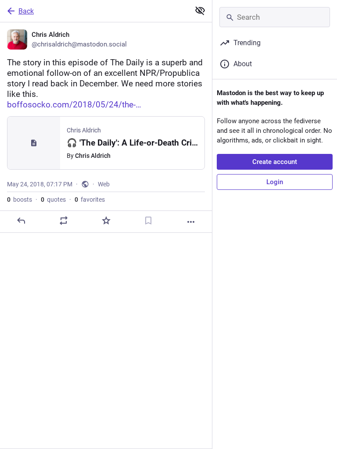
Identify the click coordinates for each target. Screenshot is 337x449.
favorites (90, 199)
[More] (191, 222)
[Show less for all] (200, 10)
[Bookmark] (148, 220)
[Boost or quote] (63, 220)
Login (274, 182)
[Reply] (21, 220)
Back (26, 11)
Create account (274, 162)
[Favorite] (106, 220)
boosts (19, 199)
